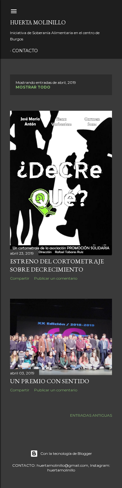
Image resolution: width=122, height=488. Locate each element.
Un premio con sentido (49, 381)
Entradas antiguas (91, 415)
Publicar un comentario (55, 278)
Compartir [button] (19, 278)
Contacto (25, 50)
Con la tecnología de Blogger (66, 453)
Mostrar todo (33, 87)
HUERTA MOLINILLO (38, 22)
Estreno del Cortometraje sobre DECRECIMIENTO (57, 265)
